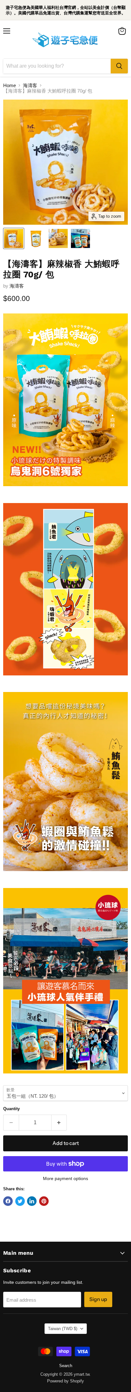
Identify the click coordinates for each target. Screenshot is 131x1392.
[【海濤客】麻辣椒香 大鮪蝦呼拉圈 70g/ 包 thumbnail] (13, 238)
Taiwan (62, 1328)
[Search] (119, 66)
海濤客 (30, 85)
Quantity (11, 1108)
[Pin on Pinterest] (44, 1201)
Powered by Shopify (65, 1381)
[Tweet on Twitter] (20, 1201)
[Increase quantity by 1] (59, 1123)
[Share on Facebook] (8, 1201)
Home (9, 85)
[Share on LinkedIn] (32, 1201)
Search (65, 1365)
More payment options (65, 1178)
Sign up (98, 1299)
